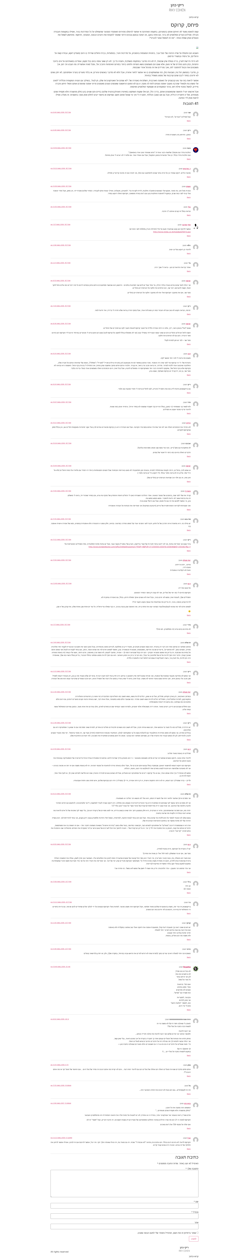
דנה (189, 354)
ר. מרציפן (187, 168)
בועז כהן (187, 1103)
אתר (196, 1222)
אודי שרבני (186, 225)
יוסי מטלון (187, 560)
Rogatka (187, 967)
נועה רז (188, 491)
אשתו (188, 186)
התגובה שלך (192, 1169)
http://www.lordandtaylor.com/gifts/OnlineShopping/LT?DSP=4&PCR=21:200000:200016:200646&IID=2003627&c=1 (140, 547)
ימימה (188, 281)
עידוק (188, 423)
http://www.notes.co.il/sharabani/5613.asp (172, 232)
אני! (189, 1138)
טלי (189, 207)
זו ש (189, 583)
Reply (189, 121)
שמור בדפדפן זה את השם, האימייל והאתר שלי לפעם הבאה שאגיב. (166, 1233)
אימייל (194, 1212)
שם (196, 1202)
